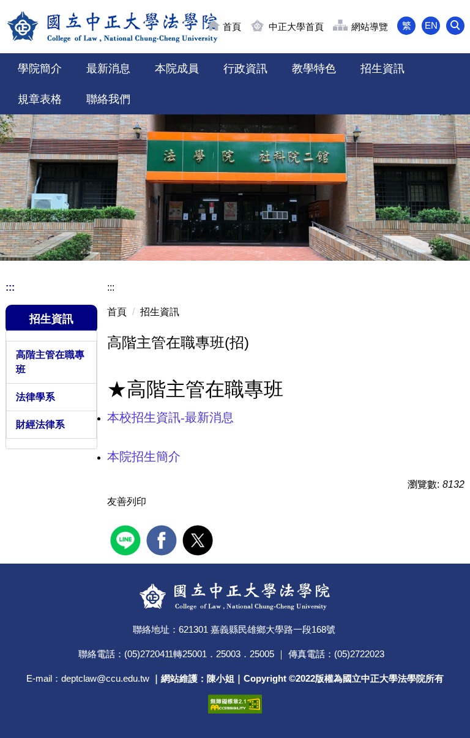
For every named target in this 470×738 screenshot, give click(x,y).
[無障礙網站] (235, 703)
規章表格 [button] (40, 99)
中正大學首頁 (296, 26)
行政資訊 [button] (245, 68)
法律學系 (35, 397)
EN (431, 25)
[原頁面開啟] (235, 187)
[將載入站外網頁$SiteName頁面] (127, 539)
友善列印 (126, 501)
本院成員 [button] (177, 68)
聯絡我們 (108, 99)
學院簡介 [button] (40, 68)
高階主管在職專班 (50, 362)
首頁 (232, 26)
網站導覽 (369, 26)
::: (10, 287)
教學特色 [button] (314, 68)
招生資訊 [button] (382, 68)
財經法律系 (40, 424)
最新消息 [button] (108, 68)
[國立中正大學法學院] (113, 26)
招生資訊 (159, 312)
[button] (455, 26)
